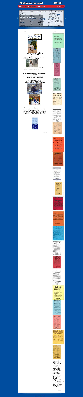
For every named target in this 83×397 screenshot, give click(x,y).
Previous (17, 18)
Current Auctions (34, 6)
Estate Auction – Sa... (27, 18)
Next (65, 18)
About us (23, 6)
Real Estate (29, 6)
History (26, 6)
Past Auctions (39, 6)
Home (20, 6)
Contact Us (43, 6)
